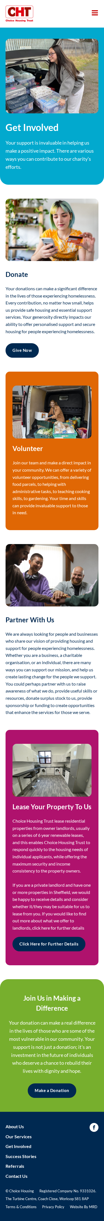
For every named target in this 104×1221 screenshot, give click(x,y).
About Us (15, 1126)
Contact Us (16, 1176)
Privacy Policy (53, 1207)
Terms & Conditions (21, 1207)
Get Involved (18, 1146)
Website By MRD (83, 1207)
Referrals (15, 1166)
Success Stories (21, 1156)
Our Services (19, 1136)
